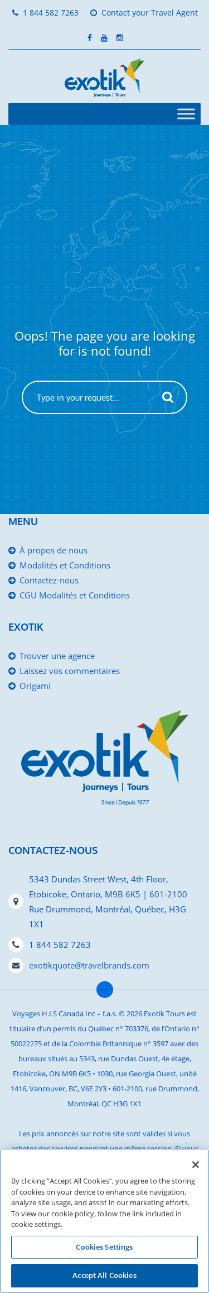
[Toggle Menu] (186, 113)
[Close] (195, 1164)
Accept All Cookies (104, 1275)
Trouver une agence (57, 655)
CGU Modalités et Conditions (75, 595)
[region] (104, 1221)
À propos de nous (54, 550)
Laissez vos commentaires (70, 670)
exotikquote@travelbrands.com (89, 965)
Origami (35, 685)
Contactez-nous (49, 580)
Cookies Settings (104, 1247)
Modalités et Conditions (65, 565)
